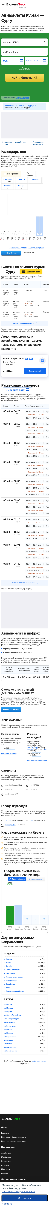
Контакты (5, 1133)
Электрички (5, 1161)
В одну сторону (35, 879)
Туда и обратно (18, 879)
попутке (29, 358)
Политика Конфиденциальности (18, 1191)
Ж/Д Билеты (6, 1157)
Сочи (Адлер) (32, 748)
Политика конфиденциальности (13, 1137)
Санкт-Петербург (8, 825)
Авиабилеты (6, 1153)
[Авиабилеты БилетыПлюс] (11, 1119)
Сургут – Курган (22, 98)
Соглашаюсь (24, 1198)
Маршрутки (5, 1169)
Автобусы (5, 1165)
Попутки (4, 1173)
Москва (30, 750)
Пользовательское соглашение (13, 1141)
